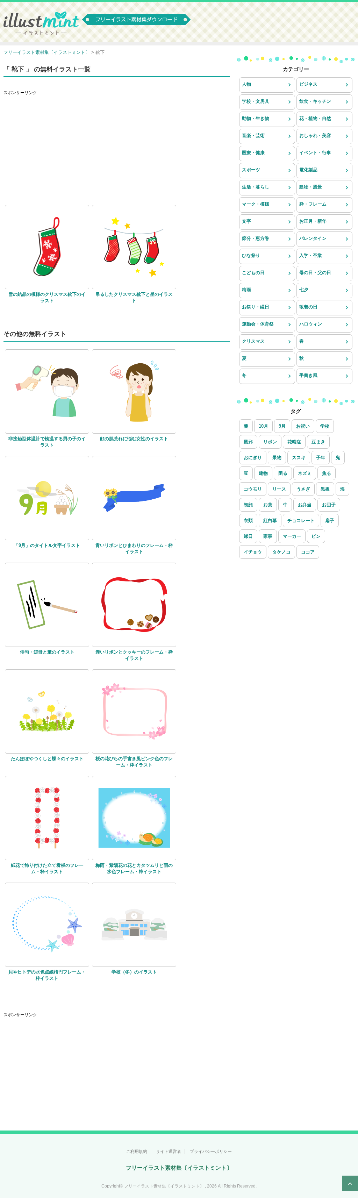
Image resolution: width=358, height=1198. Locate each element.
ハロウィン (310, 324)
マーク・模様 (255, 204)
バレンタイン (313, 238)
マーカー (292, 536)
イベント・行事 (315, 152)
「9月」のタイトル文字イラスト (47, 545)
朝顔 (248, 504)
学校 (324, 426)
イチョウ (253, 552)
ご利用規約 (136, 1151)
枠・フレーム (313, 204)
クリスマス (253, 341)
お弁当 (305, 504)
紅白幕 (270, 520)
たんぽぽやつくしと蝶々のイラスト (47, 758)
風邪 (248, 441)
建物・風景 (310, 187)
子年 (320, 457)
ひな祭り (251, 255)
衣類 (248, 520)
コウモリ (253, 489)
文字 (246, 221)
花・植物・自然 (315, 118)
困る (282, 473)
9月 (282, 426)
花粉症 (294, 441)
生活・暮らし (255, 187)
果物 (276, 457)
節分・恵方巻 (255, 238)
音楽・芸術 (253, 135)
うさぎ (303, 489)
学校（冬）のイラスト (134, 972)
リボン (270, 441)
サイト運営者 (168, 1151)
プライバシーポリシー (211, 1151)
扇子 (329, 520)
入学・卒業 (310, 255)
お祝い (303, 426)
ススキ (299, 457)
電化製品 (308, 169)
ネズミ (305, 473)
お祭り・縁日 (255, 306)
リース (279, 489)
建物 (263, 473)
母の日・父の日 (315, 272)
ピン (316, 536)
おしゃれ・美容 (315, 135)
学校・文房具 (255, 101)
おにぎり (253, 457)
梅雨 (246, 289)
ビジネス (308, 84)
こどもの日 (253, 272)
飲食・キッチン (315, 101)
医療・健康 (253, 152)
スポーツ (251, 169)
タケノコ (281, 552)
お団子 (329, 504)
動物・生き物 (255, 118)
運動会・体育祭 (258, 324)
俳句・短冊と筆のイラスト (47, 652)
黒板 (325, 489)
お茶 (267, 504)
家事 (267, 536)
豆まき (318, 441)
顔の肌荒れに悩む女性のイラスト (134, 438)
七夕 (303, 289)
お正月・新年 (313, 221)
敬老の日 (308, 306)
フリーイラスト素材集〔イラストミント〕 (179, 1168)
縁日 (248, 536)
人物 (246, 84)
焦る (326, 473)
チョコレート (301, 520)
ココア (308, 552)
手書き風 (308, 375)
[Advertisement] (116, 147)
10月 (263, 426)
